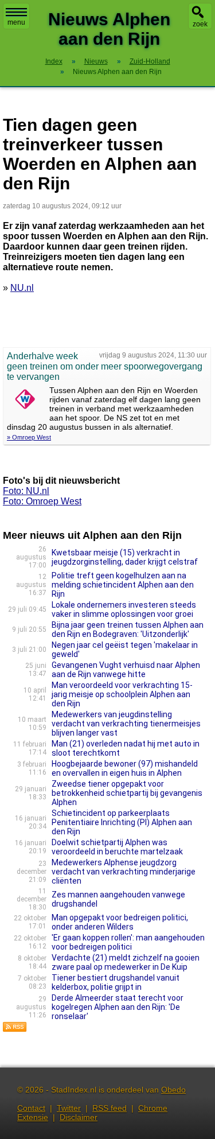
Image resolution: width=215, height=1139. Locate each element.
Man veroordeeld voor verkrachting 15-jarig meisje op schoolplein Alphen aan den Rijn (122, 694)
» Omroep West (29, 437)
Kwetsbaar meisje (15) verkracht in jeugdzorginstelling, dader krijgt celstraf (125, 557)
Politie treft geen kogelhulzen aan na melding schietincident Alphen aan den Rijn (123, 584)
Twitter (69, 1108)
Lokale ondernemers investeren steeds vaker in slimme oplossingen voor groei (124, 609)
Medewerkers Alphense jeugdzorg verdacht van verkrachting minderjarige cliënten (124, 871)
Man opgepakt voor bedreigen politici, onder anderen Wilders (120, 922)
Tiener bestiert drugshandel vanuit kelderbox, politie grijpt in (115, 982)
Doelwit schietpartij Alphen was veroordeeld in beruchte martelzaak (117, 847)
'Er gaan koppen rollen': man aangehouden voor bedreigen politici (128, 942)
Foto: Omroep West (42, 501)
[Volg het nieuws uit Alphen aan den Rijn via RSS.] (15, 1029)
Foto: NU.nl (26, 491)
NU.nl (22, 288)
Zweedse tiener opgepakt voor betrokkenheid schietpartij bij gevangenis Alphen (127, 793)
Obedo (173, 1089)
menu (16, 22)
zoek (200, 24)
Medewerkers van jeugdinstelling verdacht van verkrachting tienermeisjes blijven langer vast (126, 723)
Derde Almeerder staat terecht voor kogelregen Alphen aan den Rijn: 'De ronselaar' (117, 1007)
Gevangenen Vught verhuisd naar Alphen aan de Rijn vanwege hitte (126, 669)
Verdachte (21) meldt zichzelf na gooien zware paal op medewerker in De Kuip (126, 962)
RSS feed (109, 1108)
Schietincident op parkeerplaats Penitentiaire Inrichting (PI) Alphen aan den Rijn (122, 822)
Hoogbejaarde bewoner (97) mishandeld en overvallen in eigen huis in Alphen (125, 768)
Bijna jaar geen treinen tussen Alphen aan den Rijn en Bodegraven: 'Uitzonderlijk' (128, 629)
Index (53, 61)
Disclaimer (78, 1117)
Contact (31, 1108)
